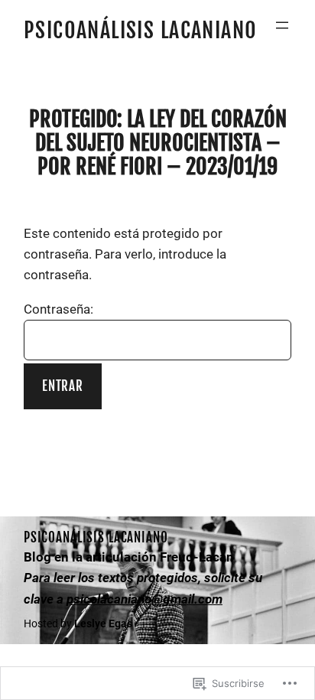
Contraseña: (58, 309)
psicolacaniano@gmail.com (144, 599)
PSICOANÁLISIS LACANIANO (141, 30)
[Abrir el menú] (282, 25)
